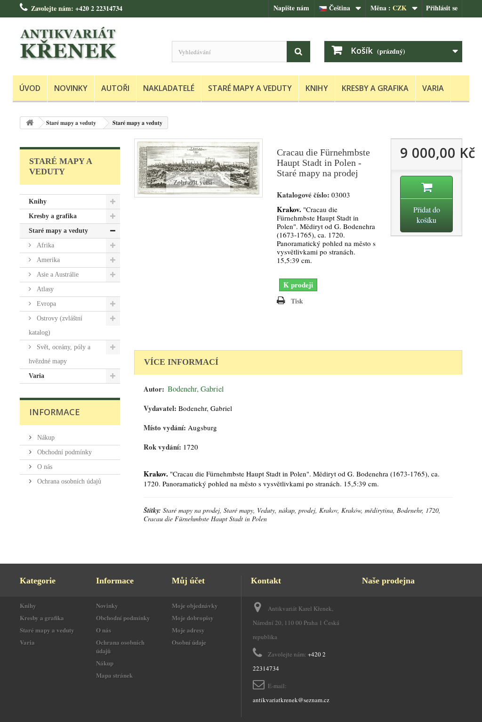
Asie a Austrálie (57, 274)
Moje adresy (188, 629)
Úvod (29, 88)
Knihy (316, 88)
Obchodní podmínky (63, 452)
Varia (433, 88)
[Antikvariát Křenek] (89, 44)
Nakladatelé (168, 88)
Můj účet (188, 580)
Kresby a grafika (375, 88)
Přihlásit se (442, 8)
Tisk (297, 301)
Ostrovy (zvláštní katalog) (55, 325)
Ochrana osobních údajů (68, 481)
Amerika (47, 259)
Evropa (45, 303)
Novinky (71, 88)
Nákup (45, 437)
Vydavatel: (160, 408)
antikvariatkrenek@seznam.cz (291, 700)
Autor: (154, 389)
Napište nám (291, 8)
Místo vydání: (165, 428)
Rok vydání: (162, 447)
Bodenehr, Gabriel (196, 389)
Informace (54, 412)
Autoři (115, 88)
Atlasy (44, 289)
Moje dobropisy (193, 617)
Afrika (44, 245)
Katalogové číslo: (303, 195)
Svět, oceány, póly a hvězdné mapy (59, 354)
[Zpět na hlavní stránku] (30, 123)
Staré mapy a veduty (250, 88)
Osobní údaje (189, 642)
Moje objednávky (195, 605)
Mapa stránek (114, 675)
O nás (43, 466)
